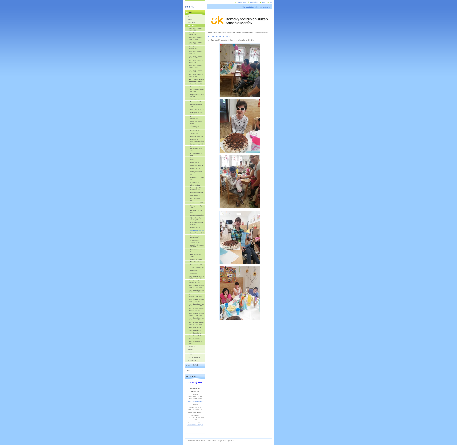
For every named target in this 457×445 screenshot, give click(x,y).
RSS (263, 2)
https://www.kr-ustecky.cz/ (195, 401)
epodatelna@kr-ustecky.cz (195, 424)
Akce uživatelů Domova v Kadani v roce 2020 (240, 32)
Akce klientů (222, 32)
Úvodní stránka (212, 32)
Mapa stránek (254, 2)
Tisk (270, 2)
